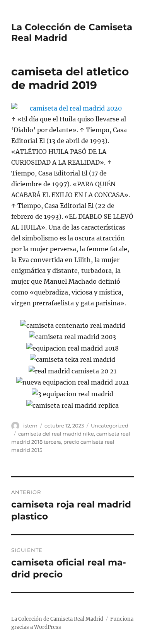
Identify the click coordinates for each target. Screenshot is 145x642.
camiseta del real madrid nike (56, 434)
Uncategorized (109, 425)
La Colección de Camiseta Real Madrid (57, 619)
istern (30, 425)
